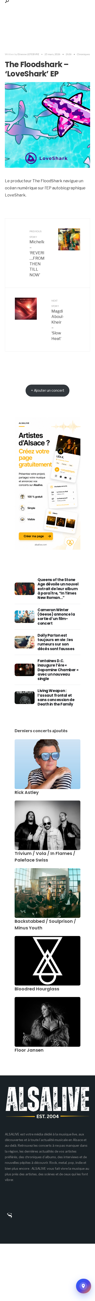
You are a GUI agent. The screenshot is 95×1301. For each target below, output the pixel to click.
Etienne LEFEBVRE (28, 54)
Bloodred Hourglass (37, 989)
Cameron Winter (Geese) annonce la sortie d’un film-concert (56, 616)
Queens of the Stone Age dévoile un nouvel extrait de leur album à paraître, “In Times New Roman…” (58, 588)
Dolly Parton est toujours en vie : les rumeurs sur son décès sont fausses (56, 642)
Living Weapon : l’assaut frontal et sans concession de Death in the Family (56, 697)
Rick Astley (27, 792)
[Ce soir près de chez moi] (83, 1286)
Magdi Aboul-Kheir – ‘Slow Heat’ (57, 320)
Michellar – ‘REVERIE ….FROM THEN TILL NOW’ (36, 253)
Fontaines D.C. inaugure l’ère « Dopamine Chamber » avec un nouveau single (58, 669)
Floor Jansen (29, 1050)
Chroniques (83, 54)
